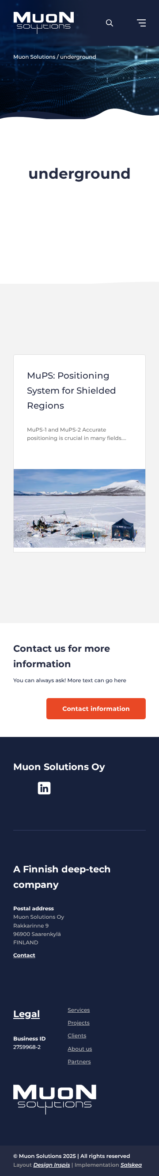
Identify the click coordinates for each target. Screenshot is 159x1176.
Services (79, 1010)
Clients (77, 1036)
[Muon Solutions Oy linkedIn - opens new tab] (44, 788)
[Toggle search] (109, 22)
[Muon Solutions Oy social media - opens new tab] (19, 788)
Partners (79, 1062)
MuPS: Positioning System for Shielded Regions (71, 390)
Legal (26, 1013)
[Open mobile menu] (141, 22)
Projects (79, 1023)
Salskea (131, 1165)
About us (80, 1049)
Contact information (96, 709)
